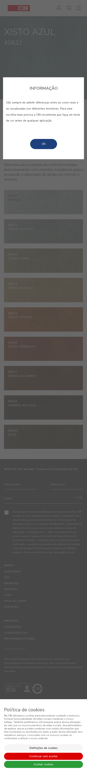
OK (44, 144)
